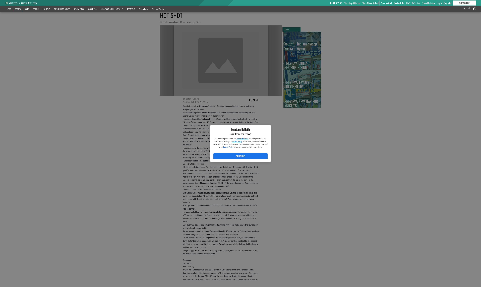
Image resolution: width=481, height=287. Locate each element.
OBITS (27, 9)
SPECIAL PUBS (79, 9)
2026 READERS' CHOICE (62, 9)
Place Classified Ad (370, 3)
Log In (439, 3)
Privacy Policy (237, 142)
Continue (240, 156)
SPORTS (18, 9)
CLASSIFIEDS (92, 9)
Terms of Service (242, 139)
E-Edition (416, 3)
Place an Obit (386, 3)
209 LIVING (46, 9)
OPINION (36, 9)
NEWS (9, 9)
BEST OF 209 (336, 3)
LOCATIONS (131, 9)
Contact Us (399, 3)
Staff (408, 3)
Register (448, 3)
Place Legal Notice (352, 3)
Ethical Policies (428, 3)
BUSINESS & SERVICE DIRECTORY (112, 9)
